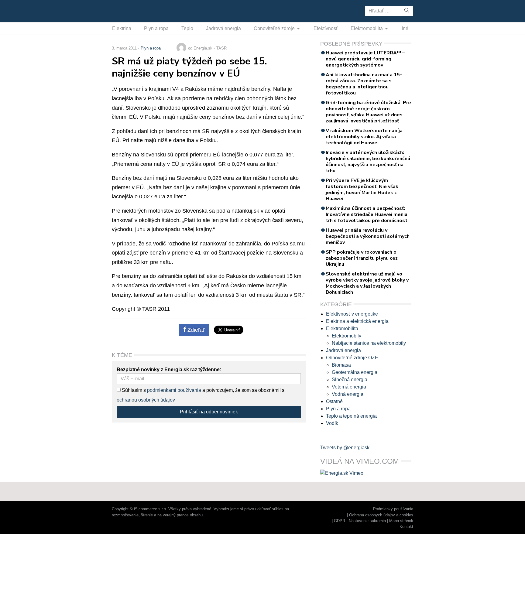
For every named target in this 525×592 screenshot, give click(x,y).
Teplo (187, 28)
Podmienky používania (393, 509)
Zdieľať (195, 330)
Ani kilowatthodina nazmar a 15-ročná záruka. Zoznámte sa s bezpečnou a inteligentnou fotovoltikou (364, 84)
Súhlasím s (133, 390)
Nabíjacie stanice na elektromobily (369, 343)
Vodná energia (347, 394)
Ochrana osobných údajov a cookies (381, 515)
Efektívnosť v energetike (352, 314)
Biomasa (341, 365)
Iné (405, 28)
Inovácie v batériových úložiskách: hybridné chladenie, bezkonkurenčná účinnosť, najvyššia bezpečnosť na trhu (368, 161)
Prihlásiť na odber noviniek (209, 411)
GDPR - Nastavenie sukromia (360, 520)
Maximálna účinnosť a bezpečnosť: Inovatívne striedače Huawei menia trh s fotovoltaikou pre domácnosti (367, 214)
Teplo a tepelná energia (351, 416)
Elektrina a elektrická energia (357, 321)
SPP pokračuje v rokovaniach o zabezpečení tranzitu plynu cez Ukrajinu (362, 258)
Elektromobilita (367, 28)
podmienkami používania (174, 390)
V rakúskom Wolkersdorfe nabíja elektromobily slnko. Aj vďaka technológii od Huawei (364, 137)
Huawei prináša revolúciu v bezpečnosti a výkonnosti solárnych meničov (368, 236)
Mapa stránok (401, 520)
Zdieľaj (130, 10)
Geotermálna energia (354, 372)
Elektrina (121, 28)
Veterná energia (349, 386)
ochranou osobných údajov (146, 399)
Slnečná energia (349, 379)
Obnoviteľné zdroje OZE (352, 357)
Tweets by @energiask (344, 447)
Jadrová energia (223, 28)
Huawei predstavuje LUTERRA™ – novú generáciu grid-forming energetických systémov (365, 59)
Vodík (332, 423)
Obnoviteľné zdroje (275, 28)
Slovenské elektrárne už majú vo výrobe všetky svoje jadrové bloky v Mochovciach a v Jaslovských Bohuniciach (367, 283)
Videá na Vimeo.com (359, 461)
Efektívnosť (326, 28)
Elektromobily (346, 335)
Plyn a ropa (156, 28)
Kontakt (406, 526)
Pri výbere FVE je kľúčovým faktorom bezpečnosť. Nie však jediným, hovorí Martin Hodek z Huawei (362, 189)
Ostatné (334, 401)
